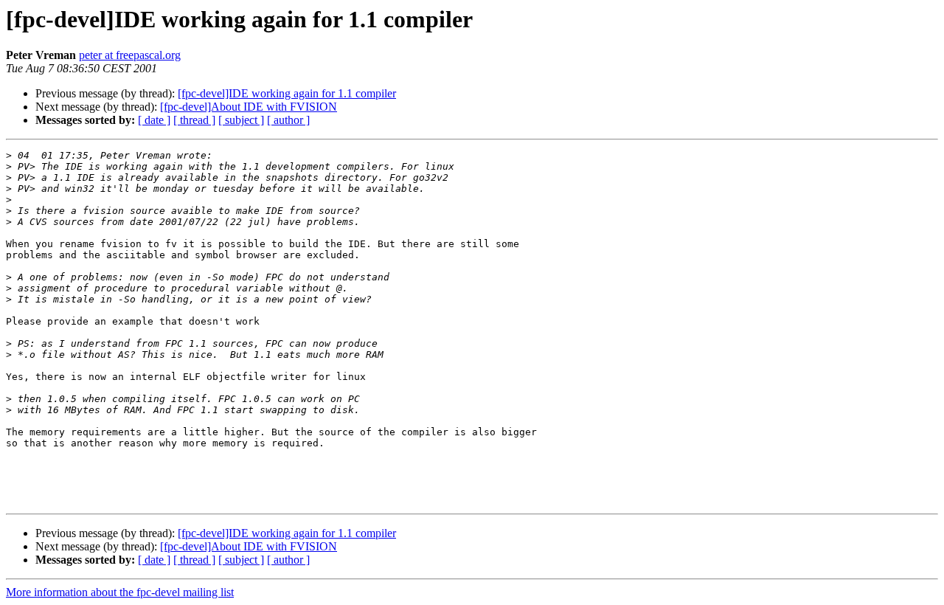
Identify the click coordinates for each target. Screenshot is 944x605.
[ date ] (154, 120)
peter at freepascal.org (130, 55)
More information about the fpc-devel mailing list (120, 592)
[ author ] (288, 120)
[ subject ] (241, 120)
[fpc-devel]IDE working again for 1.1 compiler (287, 93)
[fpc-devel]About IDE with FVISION (248, 106)
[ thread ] (194, 120)
